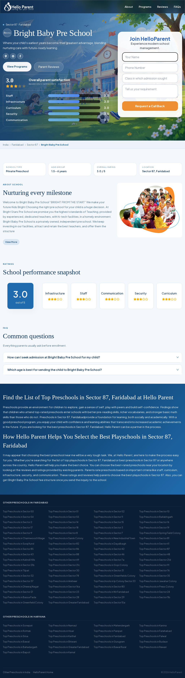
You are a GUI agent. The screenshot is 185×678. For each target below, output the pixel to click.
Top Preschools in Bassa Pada (19, 597)
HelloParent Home (43, 672)
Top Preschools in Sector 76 (154, 570)
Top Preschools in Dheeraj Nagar (21, 586)
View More (11, 241)
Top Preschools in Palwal (152, 636)
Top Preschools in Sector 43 (18, 554)
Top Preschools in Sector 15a (109, 602)
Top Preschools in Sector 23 (63, 591)
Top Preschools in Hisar (61, 630)
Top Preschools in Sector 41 (154, 543)
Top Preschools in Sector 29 (109, 597)
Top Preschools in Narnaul (62, 625)
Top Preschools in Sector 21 (18, 591)
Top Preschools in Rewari (153, 647)
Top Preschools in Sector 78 (63, 575)
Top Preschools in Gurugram (109, 641)
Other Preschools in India (16, 672)
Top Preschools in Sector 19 (154, 527)
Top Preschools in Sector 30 (63, 570)
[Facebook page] (20, 56)
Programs (145, 6)
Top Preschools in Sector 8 (63, 532)
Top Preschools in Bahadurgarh (20, 647)
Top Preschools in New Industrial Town (114, 538)
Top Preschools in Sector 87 (154, 548)
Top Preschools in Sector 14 (63, 522)
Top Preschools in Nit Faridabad (111, 591)
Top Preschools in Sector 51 (63, 511)
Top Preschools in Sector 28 (63, 597)
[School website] (13, 56)
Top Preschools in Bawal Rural (110, 647)
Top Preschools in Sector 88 (63, 554)
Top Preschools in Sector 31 (109, 570)
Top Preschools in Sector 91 (154, 565)
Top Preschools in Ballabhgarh (156, 516)
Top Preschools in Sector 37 (18, 581)
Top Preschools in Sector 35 (154, 575)
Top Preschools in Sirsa (15, 636)
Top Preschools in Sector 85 (18, 548)
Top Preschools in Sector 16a (64, 586)
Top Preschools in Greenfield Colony (23, 602)
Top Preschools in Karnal (61, 652)
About (129, 6)
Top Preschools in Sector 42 (109, 548)
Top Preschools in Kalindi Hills (19, 559)
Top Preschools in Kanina (153, 625)
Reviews (162, 6)
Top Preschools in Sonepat (18, 625)
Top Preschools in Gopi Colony (111, 565)
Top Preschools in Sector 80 (109, 586)
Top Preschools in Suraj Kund (18, 543)
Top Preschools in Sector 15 (109, 522)
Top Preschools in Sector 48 (154, 554)
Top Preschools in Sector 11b (154, 597)
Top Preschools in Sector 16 (154, 522)
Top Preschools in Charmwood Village (24, 538)
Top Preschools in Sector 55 (63, 516)
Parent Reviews (48, 67)
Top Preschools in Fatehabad (155, 630)
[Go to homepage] (18, 6)
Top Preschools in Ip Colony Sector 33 (114, 581)
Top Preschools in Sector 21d (155, 559)
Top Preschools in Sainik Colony (65, 538)
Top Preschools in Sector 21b (19, 565)
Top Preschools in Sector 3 (108, 527)
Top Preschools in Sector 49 (63, 559)
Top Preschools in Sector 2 (17, 522)
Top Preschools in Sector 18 (63, 527)
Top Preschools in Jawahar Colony (158, 581)
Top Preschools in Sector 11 (108, 516)
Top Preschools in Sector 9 (17, 532)
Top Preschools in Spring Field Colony (160, 532)
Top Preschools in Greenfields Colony (114, 575)
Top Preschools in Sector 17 (18, 527)
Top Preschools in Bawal (16, 641)
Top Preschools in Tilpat (16, 570)
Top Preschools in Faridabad (109, 636)
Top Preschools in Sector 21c (64, 565)
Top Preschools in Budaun (153, 641)
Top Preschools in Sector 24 (154, 591)
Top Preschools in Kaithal (62, 636)
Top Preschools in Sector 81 (154, 538)
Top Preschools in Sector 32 (18, 575)
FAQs (177, 6)
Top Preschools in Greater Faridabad (68, 602)
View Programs (17, 66)
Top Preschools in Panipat (108, 630)
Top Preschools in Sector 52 (109, 511)
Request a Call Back (150, 106)
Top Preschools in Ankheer (62, 581)
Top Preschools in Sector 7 (108, 532)
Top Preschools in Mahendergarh (112, 625)
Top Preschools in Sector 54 (18, 516)
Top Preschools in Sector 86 (63, 548)
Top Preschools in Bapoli (16, 652)
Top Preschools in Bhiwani (62, 641)
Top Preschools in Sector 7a (109, 559)
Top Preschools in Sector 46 (109, 554)
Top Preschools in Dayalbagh (110, 543)
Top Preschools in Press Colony (156, 586)
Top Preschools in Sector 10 (154, 511)
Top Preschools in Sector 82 (63, 543)
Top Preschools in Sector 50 (18, 511)
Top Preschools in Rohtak (17, 630)
